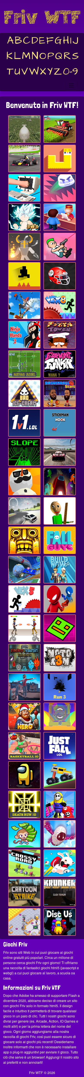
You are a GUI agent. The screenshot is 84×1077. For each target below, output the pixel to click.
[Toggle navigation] (71, 85)
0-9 (70, 72)
